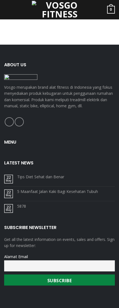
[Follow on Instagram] (19, 121)
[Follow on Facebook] (9, 121)
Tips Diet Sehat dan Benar (40, 177)
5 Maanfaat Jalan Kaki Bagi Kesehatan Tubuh (57, 191)
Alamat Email (16, 256)
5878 (21, 206)
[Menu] (7, 9)
